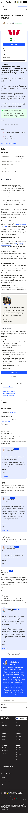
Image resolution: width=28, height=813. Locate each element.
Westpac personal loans (9, 391)
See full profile (15, 694)
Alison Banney (12, 661)
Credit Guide (20, 805)
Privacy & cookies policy (6, 773)
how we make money (4, 807)
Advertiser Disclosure (5, 806)
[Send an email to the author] (10, 664)
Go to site (14, 44)
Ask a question (5, 424)
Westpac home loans (8, 389)
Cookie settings (4, 784)
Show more (5, 476)
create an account (5, 421)
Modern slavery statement (6, 781)
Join (25, 2)
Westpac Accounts (9, 5)
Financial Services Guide (13, 805)
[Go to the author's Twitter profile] (14, 664)
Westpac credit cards (8, 386)
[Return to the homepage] (7, 2)
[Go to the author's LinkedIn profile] (12, 664)
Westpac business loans (9, 393)
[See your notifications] (21, 2)
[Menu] (1, 2)
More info (14, 376)
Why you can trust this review (8, 143)
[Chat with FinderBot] (18, 2)
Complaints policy (4, 777)
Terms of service (4, 770)
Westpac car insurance (8, 395)
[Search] (15, 2)
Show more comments (14, 654)
